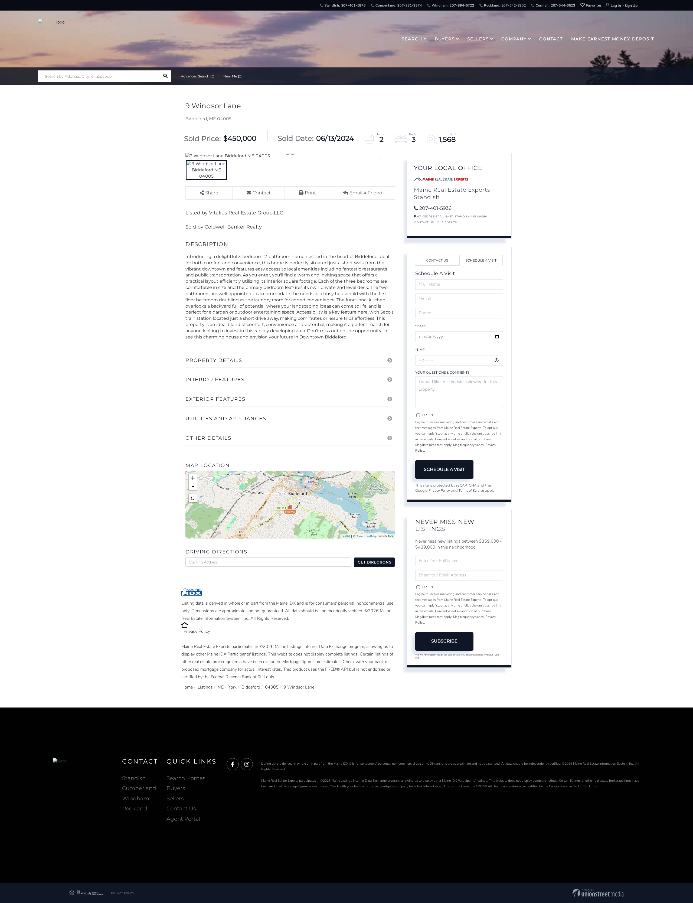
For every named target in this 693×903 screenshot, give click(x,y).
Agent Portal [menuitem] (183, 819)
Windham (135, 798)
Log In (616, 6)
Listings (205, 687)
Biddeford (250, 687)
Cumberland (139, 788)
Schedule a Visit (481, 260)
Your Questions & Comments (442, 372)
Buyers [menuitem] (445, 38)
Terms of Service (471, 490)
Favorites (593, 5)
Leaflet (345, 536)
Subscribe (444, 641)
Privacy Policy (197, 631)
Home (187, 687)
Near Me (230, 76)
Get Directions (374, 562)
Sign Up (631, 6)
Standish (134, 778)
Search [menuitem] (412, 38)
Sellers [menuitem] (478, 38)
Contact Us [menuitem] (181, 808)
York (232, 687)
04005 (272, 687)
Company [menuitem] (514, 38)
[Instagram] (247, 764)
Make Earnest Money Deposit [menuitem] (612, 38)
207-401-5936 (435, 208)
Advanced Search (195, 76)
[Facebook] (232, 764)
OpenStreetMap (366, 536)
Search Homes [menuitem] (185, 778)
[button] (165, 76)
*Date (420, 326)
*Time (420, 350)
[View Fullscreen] (193, 498)
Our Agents (447, 222)
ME (221, 687)
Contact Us (424, 222)
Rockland (134, 808)
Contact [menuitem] (551, 38)
